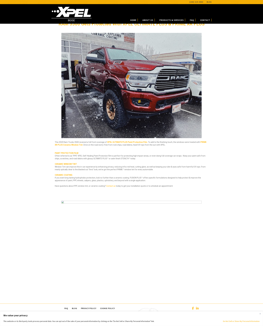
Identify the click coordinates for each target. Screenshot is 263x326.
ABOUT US (147, 20)
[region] (131, 318)
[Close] (260, 313)
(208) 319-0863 (196, 2)
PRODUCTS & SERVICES (171, 20)
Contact (205, 20)
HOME (133, 20)
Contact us (110, 186)
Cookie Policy (107, 308)
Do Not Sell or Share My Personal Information (241, 321)
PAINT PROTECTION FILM (66, 153)
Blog (209, 2)
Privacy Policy (88, 308)
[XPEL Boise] (71, 16)
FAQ (192, 20)
